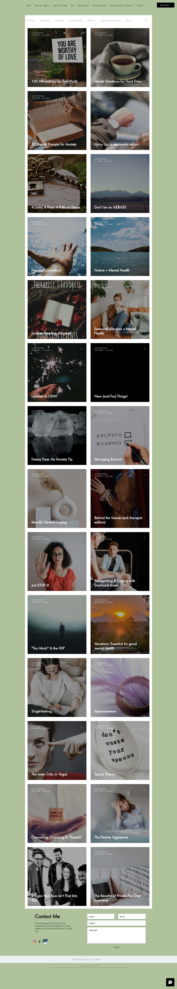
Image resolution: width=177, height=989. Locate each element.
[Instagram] (34, 941)
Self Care (91, 20)
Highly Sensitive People (111, 20)
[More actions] (82, 33)
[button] (146, 20)
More (128, 20)
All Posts (31, 20)
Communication (75, 20)
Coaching (59, 20)
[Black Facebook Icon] (39, 941)
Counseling (45, 20)
